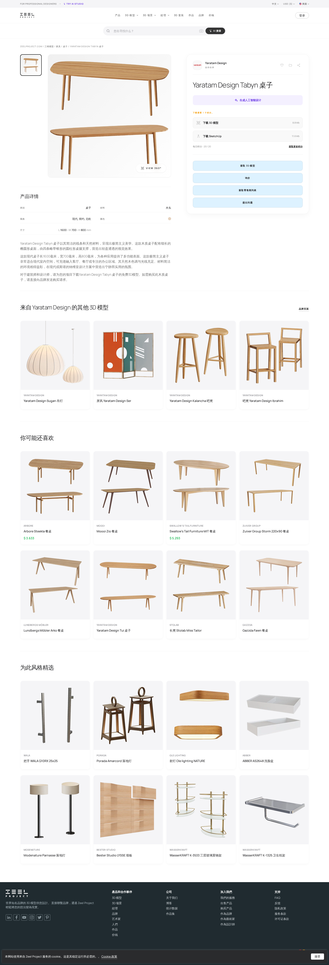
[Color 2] (169, 218)
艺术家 (116, 919)
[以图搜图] (201, 31)
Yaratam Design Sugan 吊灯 (43, 401)
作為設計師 (227, 924)
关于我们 (172, 898)
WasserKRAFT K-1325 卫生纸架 (264, 855)
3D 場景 (148, 15)
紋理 (163, 15)
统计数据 (172, 908)
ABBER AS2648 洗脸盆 (258, 761)
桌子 (88, 207)
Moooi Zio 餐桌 (107, 531)
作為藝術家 (227, 919)
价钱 (211, 15)
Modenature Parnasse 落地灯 (44, 855)
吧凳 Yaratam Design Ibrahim (263, 401)
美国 (304, 3)
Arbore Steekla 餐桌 (37, 531)
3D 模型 (130, 15)
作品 (191, 15)
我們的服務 (227, 898)
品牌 (201, 15)
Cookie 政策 (109, 956)
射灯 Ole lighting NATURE (187, 761)
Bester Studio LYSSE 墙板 (114, 855)
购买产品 (226, 908)
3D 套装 (179, 15)
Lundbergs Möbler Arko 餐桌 (44, 630)
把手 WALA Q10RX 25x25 (41, 761)
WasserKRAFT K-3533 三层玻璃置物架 (196, 855)
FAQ (277, 898)
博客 (169, 903)
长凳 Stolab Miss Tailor (186, 630)
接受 (317, 956)
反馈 (277, 903)
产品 (118, 15)
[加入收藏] (290, 65)
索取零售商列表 (247, 190)
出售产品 (226, 903)
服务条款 (280, 914)
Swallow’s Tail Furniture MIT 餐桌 (193, 531)
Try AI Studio (75, 3)
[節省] (282, 65)
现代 (75, 219)
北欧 (88, 219)
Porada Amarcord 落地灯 (114, 761)
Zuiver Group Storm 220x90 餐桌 (266, 531)
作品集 (170, 914)
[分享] (299, 65)
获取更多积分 (296, 146)
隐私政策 (280, 908)
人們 (115, 924)
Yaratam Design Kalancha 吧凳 (191, 401)
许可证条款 (282, 919)
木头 (168, 207)
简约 (81, 219)
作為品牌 (226, 914)
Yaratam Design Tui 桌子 (114, 630)
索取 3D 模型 (247, 165)
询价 (247, 178)
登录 (302, 15)
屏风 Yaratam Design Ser (114, 401)
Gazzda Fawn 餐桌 (255, 630)
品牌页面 (304, 308)
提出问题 (248, 202)
